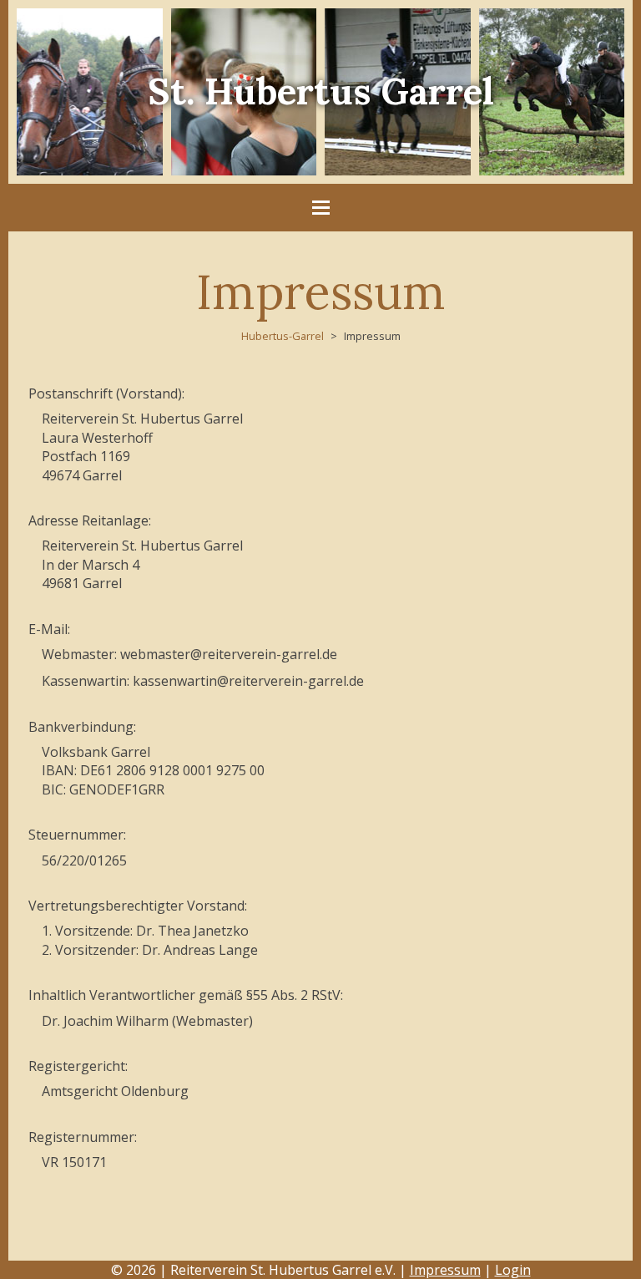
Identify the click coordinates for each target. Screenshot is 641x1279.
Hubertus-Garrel (282, 335)
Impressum (445, 1270)
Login (513, 1270)
